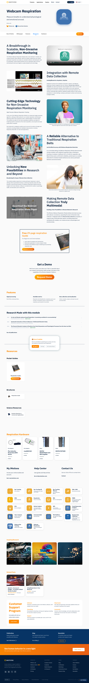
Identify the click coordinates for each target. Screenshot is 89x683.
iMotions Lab (11, 26)
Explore (47, 2)
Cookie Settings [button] (45, 679)
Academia (46, 664)
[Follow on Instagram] (15, 672)
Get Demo (80, 34)
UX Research (47, 669)
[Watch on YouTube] (9, 672)
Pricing (32, 671)
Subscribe (62, 640)
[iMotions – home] (9, 660)
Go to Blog (35, 640)
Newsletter (75, 671)
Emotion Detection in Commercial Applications (18, 414)
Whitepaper (20, 34)
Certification (61, 664)
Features (28, 34)
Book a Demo (78, 649)
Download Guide (15, 378)
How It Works (10, 34)
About (52, 2)
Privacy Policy (16, 679)
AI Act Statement (35, 679)
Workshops (61, 667)
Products (32, 2)
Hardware (44, 34)
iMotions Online (35, 664)
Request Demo (44, 277)
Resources (36, 34)
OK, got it (35, 346)
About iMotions (76, 662)
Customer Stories (48, 662)
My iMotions (75, 669)
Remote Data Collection (23, 26)
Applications (40, 2)
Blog (60, 662)
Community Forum (63, 669)
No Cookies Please (51, 346)
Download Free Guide (28, 249)
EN (7, 679)
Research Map (62, 671)
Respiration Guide (16, 376)
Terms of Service (25, 679)
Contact (57, 2)
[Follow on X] (12, 672)
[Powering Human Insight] (12, 2)
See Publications (11, 640)
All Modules (33, 669)
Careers (74, 664)
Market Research (48, 667)
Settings (42, 346)
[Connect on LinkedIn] (5, 672)
